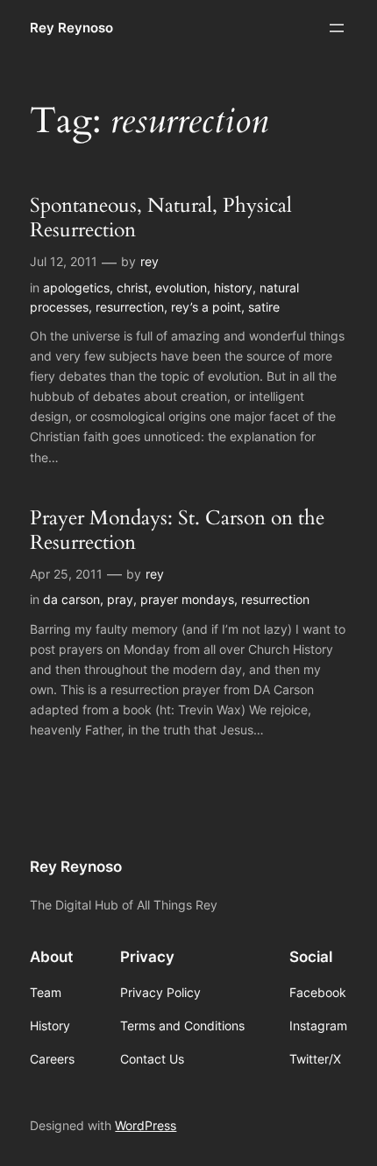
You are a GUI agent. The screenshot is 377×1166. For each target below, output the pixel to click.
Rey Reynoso (71, 28)
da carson (71, 599)
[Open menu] (336, 28)
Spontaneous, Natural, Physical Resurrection (161, 217)
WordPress (145, 1125)
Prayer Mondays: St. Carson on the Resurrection (177, 530)
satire (264, 306)
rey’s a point (206, 306)
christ (132, 287)
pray (120, 599)
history (233, 287)
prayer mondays (187, 599)
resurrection (130, 306)
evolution (181, 287)
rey (149, 261)
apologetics (76, 287)
